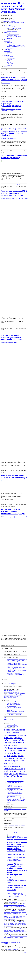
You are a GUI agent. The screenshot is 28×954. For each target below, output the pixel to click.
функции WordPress (12, 26)
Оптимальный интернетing (14, 714)
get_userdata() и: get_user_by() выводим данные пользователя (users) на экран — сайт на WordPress (14, 132)
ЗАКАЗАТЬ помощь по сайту (16, 22)
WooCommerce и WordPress (14, 36)
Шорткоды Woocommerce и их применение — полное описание (15, 673)
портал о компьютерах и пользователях (14, 825)
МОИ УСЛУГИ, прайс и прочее (12, 809)
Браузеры (9, 52)
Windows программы (14, 760)
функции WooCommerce (13, 726)
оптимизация (18, 742)
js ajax (15, 771)
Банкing (18, 753)
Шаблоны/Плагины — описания (15, 711)
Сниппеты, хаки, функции (14, 28)
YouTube (9, 61)
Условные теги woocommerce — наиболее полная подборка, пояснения (17, 664)
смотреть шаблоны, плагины (14, 43)
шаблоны (20, 729)
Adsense (19, 776)
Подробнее (10, 877)
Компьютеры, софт (12, 53)
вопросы (24, 809)
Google (17, 773)
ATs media (7, 55)
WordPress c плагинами (13, 34)
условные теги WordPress (13, 788)
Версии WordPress (11, 706)
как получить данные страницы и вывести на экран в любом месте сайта (16, 801)
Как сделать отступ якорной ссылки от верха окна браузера (14, 78)
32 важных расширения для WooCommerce (14, 795)
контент (7, 745)
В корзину (15, 859)
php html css (15, 768)
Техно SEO (7, 25)
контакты (5, 943)
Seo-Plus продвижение (13, 703)
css (22, 773)
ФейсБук (9, 65)
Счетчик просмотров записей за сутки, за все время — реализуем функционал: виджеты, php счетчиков (13, 336)
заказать (6, 66)
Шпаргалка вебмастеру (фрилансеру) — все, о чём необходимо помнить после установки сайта (17, 660)
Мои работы (10, 56)
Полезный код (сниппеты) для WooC (16, 798)
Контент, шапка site (12, 31)
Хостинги (9, 38)
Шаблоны (9, 42)
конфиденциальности (12, 949)
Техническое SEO (11, 701)
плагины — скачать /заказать (14, 782)
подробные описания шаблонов (15, 45)
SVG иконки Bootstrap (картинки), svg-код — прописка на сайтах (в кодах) (13, 511)
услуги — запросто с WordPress (15, 781)
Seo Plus (6, 32)
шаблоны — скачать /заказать (14, 786)
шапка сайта (10, 729)
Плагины (7, 41)
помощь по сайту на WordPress (14, 184)
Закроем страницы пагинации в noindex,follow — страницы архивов (15, 936)
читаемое (7, 51)
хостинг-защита (11, 732)
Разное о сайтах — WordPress (14, 713)
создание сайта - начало (13, 738)
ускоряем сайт (11, 735)
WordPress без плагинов (13, 35)
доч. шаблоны (20, 748)
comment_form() (13, 902)
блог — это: (10, 63)
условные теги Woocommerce (14, 793)
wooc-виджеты (18, 758)
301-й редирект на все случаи (14, 792)
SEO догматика (11, 764)
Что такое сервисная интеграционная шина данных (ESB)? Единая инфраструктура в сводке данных (15, 905)
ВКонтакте (10, 62)
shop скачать (7, 49)
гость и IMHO (10, 750)
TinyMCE (8, 763)
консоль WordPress (11, 746)
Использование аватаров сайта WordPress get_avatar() (14, 156)
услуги (5, 39)
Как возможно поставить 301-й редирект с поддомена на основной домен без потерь (14, 193)
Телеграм (9, 59)
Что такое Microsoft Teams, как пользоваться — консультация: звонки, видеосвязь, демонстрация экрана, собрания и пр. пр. (15, 924)
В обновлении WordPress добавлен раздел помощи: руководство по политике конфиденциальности (15, 912)
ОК (25, 952)
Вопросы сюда (11, 58)
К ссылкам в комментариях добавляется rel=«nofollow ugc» (14, 476)
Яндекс (10, 753)
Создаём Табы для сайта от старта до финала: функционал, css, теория (12, 103)
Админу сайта (10, 755)
